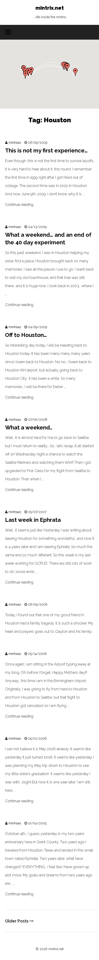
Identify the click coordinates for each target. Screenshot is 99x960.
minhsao (15, 142)
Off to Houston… (26, 335)
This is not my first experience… (46, 150)
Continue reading (19, 204)
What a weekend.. (28, 427)
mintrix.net (49, 12)
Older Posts (17, 921)
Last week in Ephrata (33, 519)
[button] (67, 67)
